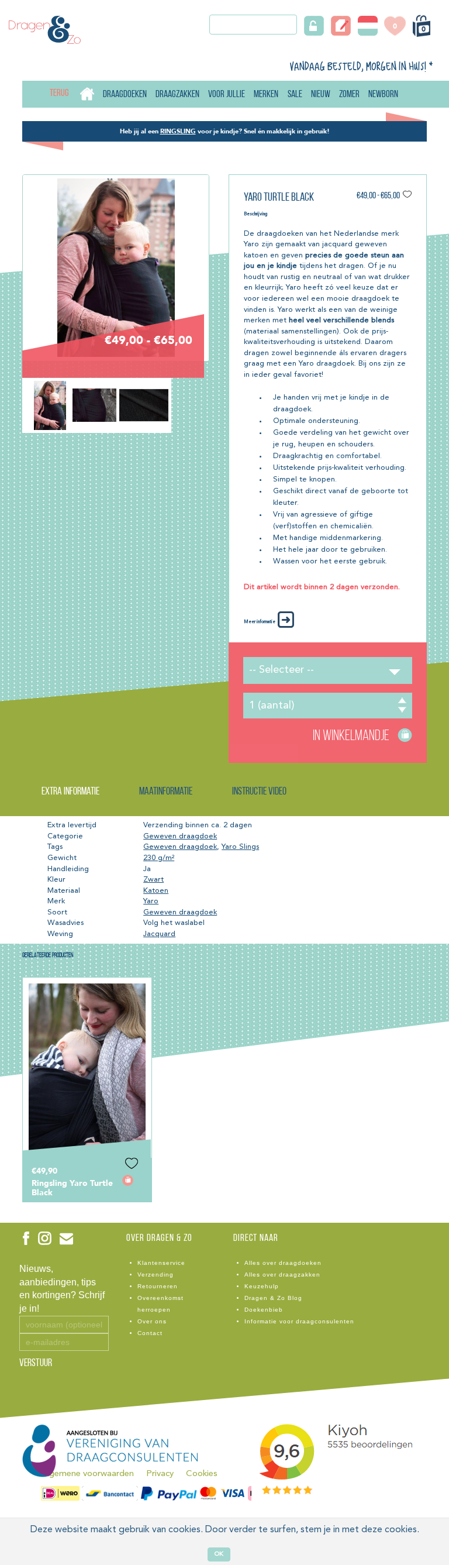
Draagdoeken (125, 94)
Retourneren (157, 1286)
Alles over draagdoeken (283, 1263)
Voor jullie (226, 94)
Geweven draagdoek (180, 836)
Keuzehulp (261, 1286)
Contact (150, 1333)
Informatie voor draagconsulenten (299, 1321)
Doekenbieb (263, 1309)
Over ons (152, 1321)
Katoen (155, 891)
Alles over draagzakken (282, 1274)
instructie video (259, 792)
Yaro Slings (240, 847)
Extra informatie (70, 792)
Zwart (153, 879)
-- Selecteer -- (281, 670)
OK (219, 1554)
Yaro (150, 901)
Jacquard (159, 934)
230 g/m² (158, 858)
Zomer (349, 94)
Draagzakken (177, 94)
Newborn (383, 94)
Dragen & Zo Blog (273, 1298)
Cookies (201, 1474)
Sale (295, 94)
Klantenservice (161, 1263)
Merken (266, 94)
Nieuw (320, 94)
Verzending (155, 1274)
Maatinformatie (165, 792)
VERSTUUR (35, 1363)
